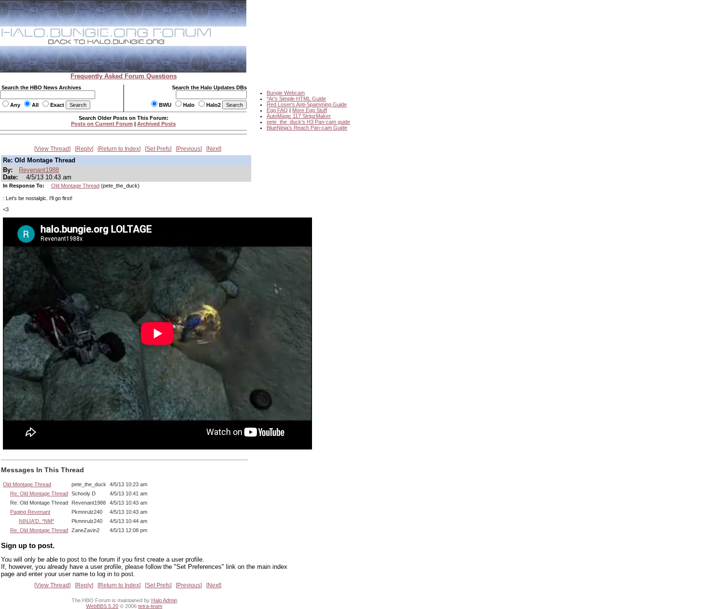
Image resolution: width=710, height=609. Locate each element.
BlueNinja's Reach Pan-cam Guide (307, 127)
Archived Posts (156, 124)
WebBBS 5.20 (102, 606)
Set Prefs (158, 148)
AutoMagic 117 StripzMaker (299, 116)
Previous (188, 148)
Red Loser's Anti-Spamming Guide (307, 104)
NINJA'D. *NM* (36, 521)
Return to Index (119, 148)
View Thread (52, 148)
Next (214, 148)
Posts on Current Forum (102, 124)
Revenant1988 (39, 170)
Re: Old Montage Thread (39, 493)
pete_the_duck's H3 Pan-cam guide (308, 122)
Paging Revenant (30, 512)
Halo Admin (164, 600)
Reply (84, 148)
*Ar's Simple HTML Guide (296, 99)
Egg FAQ (277, 110)
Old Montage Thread (75, 185)
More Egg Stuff (309, 110)
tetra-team (150, 606)
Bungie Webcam (286, 93)
